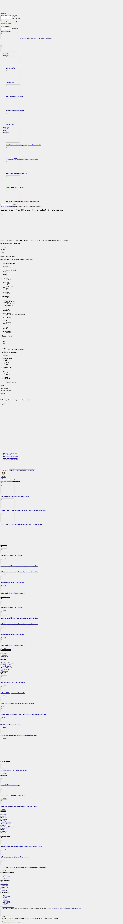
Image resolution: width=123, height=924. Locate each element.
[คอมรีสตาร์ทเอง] (13, 79)
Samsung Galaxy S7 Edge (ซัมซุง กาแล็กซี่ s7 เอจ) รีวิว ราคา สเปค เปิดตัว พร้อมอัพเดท (23, 510)
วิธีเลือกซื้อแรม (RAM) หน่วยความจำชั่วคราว (12, 582)
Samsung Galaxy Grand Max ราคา (10, 456)
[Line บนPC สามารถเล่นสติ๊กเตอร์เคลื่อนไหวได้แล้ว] (4, 768)
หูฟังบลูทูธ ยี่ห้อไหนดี (6, 664)
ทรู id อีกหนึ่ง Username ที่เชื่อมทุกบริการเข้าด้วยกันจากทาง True (22, 201)
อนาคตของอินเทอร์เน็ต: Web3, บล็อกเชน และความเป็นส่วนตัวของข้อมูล (19, 566)
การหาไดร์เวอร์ (10, 124)
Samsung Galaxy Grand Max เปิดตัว (10, 459)
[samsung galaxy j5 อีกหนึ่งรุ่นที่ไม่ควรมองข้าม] (4, 792)
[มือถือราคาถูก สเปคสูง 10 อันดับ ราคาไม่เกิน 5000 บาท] (4, 854)
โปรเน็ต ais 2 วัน (4, 885)
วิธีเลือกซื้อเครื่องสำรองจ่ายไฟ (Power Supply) (12, 593)
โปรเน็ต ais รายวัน (6, 669)
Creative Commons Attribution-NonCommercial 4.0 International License (66, 908)
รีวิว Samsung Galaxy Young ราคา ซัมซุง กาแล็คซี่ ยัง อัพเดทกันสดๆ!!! (19, 735)
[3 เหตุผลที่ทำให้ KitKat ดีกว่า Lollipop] (4, 782)
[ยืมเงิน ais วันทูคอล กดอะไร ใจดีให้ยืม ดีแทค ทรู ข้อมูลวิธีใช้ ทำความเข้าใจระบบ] (4, 843)
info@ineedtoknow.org (9, 919)
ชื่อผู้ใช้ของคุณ (15, 16)
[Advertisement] (24, 42)
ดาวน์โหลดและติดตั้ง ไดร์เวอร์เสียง (15, 110)
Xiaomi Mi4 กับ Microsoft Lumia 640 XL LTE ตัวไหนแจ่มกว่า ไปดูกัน (19, 806)
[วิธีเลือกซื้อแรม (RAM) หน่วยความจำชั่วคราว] (4, 579)
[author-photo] (4, 477)
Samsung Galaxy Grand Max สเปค (10, 458)
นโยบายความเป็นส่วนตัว (6, 23)
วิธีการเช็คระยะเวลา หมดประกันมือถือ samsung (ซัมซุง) (15, 496)
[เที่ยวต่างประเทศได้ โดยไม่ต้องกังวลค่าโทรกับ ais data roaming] (13, 156)
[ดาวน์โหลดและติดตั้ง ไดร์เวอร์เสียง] (13, 107)
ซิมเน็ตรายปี (4, 831)
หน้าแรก (6, 53)
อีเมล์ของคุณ (15, 28)
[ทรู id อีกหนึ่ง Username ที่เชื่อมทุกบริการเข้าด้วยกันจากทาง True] (13, 198)
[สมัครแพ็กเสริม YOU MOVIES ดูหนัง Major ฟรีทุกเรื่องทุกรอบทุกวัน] (13, 142)
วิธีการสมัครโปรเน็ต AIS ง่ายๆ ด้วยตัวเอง (11, 555)
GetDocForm (4, 828)
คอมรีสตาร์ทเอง (10, 82)
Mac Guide (6, 127)
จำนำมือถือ (4, 819)
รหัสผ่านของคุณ (16, 18)
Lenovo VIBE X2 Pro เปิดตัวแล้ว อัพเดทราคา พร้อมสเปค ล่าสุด (20, 470)
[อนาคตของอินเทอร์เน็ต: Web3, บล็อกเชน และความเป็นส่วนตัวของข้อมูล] (4, 563)
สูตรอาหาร (4, 816)
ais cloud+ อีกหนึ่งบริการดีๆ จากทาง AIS (16, 173)
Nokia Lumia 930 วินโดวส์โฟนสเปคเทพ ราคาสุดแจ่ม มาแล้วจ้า (17, 703)
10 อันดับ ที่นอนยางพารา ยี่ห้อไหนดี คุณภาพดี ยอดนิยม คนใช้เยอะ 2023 (19, 572)
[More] (31, 216)
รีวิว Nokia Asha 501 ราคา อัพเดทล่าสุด (11, 725)
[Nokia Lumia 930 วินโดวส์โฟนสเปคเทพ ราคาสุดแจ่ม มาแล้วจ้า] (4, 700)
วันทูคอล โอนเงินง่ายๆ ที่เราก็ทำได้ (14, 187)
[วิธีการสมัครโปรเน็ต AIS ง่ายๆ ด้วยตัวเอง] (4, 552)
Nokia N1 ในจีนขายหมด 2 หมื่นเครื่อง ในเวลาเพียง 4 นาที (21, 469)
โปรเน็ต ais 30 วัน (4, 890)
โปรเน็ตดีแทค (5, 656)
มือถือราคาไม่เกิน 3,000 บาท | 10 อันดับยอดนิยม (13, 693)
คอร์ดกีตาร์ (4, 817)
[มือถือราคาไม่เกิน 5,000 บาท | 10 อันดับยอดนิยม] (4, 679)
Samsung (9, 206)
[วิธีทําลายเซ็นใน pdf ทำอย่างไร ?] (13, 93)
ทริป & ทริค (6, 55)
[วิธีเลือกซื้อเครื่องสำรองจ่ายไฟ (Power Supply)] (4, 590)
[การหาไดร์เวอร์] (13, 122)
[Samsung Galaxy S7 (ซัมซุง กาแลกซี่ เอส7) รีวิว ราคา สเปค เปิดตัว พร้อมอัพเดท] (7, 522)
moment (2, 478)
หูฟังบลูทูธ (4, 825)
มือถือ (3, 829)
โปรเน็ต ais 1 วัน (4, 884)
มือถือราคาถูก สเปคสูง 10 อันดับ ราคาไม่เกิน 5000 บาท (15, 857)
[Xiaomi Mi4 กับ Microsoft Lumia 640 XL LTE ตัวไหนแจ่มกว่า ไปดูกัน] (4, 803)
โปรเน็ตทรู (4, 653)
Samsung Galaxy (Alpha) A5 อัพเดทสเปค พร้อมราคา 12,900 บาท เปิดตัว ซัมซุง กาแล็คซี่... (24, 867)
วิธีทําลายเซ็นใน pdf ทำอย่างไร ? (14, 96)
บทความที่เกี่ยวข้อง (5, 481)
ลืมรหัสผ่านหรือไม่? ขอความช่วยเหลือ (9, 21)
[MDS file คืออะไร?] (13, 65)
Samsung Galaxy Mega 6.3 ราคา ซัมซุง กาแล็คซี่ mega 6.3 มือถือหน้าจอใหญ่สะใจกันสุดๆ (24, 714)
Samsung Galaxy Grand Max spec (10, 453)
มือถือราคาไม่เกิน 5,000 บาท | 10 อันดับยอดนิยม (13, 682)
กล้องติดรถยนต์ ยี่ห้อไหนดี (7, 663)
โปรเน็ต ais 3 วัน (4, 887)
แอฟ (5, 130)
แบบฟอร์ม (4, 814)
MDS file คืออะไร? (10, 68)
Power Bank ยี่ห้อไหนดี (7, 667)
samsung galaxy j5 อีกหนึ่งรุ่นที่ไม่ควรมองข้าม (12, 795)
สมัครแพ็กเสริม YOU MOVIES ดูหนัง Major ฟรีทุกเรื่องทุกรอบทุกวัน (23, 145)
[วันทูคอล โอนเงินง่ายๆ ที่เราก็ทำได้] (13, 184)
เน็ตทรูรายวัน (5, 671)
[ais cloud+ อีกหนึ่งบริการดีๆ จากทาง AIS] (13, 170)
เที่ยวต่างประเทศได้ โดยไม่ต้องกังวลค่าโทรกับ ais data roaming (22, 159)
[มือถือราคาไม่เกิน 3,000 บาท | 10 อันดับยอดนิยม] (4, 690)
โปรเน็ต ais (4, 655)
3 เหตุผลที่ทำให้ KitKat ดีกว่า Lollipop (10, 785)
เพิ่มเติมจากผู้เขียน (15, 481)
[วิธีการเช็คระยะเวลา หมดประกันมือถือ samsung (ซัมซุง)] (7, 493)
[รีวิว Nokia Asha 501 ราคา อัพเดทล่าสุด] (4, 722)
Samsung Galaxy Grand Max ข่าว (10, 454)
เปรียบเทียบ (6, 128)
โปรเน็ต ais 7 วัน (4, 888)
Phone (6, 206)
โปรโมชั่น (6, 132)
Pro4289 (3, 820)
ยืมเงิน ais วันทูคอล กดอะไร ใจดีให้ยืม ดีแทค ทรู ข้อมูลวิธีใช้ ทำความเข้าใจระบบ (21, 846)
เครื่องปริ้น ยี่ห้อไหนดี (6, 666)
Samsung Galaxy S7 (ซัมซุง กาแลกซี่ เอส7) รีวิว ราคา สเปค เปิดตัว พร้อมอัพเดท (21, 524)
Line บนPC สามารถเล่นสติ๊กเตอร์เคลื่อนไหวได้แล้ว (14, 770)
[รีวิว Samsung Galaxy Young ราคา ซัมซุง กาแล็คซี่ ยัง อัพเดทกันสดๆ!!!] (4, 732)
